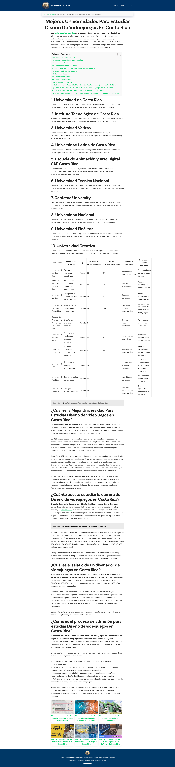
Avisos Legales (72, 760)
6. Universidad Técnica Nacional (65, 71)
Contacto (123, 5)
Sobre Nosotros (87, 763)
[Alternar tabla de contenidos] (118, 54)
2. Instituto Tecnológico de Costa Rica (68, 60)
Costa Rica (51, 14)
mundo (80, 39)
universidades (66, 510)
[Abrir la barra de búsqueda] (131, 5)
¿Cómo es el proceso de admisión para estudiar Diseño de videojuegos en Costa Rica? (86, 93)
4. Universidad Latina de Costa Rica (66, 66)
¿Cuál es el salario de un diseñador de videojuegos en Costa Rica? (78, 90)
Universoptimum (60, 5)
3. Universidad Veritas (61, 63)
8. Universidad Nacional (62, 77)
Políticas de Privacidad (83, 760)
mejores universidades (65, 33)
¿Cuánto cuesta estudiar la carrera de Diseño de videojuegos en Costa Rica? (83, 88)
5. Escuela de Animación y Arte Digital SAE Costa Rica (74, 68)
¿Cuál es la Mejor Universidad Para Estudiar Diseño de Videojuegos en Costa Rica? (84, 85)
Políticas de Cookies (95, 760)
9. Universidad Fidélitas (62, 79)
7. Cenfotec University (61, 74)
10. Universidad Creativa (62, 82)
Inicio (116, 5)
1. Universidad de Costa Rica (64, 57)
